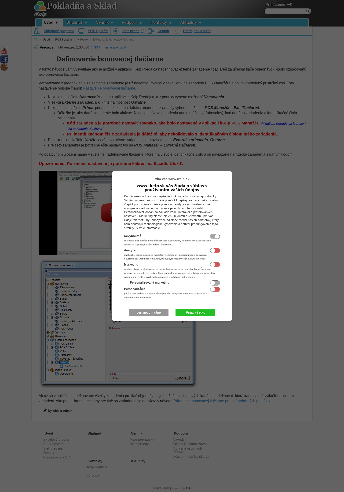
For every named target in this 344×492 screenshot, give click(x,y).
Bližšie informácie (148, 228)
